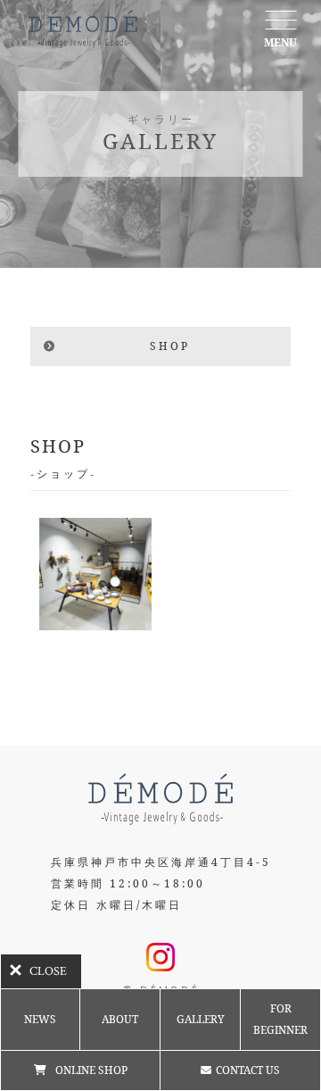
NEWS (40, 1019)
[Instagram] (160, 960)
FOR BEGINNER (280, 1019)
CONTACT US (248, 1070)
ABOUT (120, 1019)
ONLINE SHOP (91, 1070)
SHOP (170, 346)
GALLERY (201, 1019)
